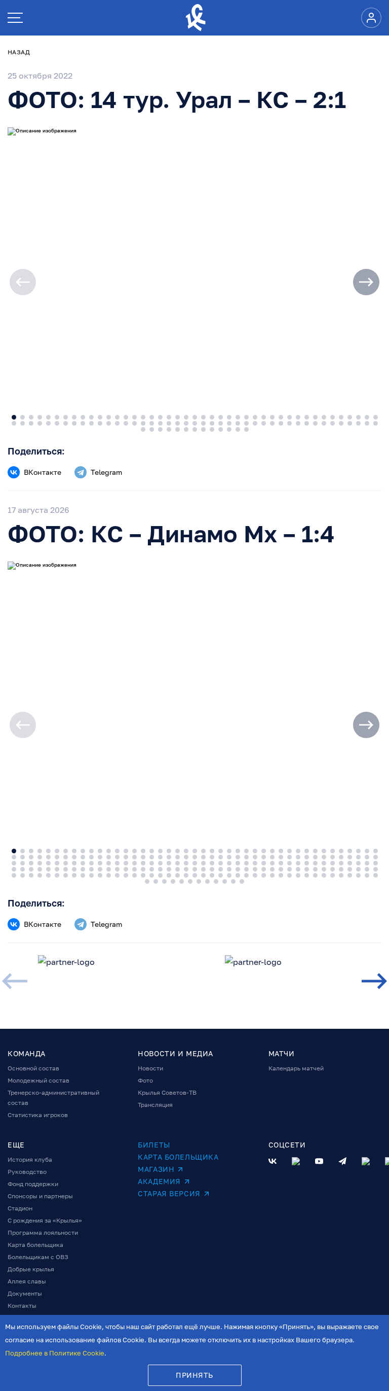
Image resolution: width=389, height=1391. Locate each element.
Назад (19, 52)
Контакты (22, 1305)
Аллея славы (27, 1281)
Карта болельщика (35, 1244)
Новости (150, 1068)
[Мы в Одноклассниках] (296, 1161)
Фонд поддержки (33, 1184)
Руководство (27, 1171)
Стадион (20, 1208)
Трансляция (155, 1104)
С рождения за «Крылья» (45, 1220)
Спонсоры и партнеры (40, 1196)
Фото (145, 1080)
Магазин (156, 1169)
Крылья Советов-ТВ (167, 1092)
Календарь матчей (296, 1068)
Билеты (154, 1144)
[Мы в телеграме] (342, 1161)
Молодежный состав (38, 1080)
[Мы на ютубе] (319, 1161)
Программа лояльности (43, 1232)
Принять (194, 1375)
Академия (159, 1181)
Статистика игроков (38, 1115)
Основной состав (33, 1068)
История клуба (30, 1159)
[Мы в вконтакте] (272, 1161)
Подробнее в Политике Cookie (54, 1353)
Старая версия (169, 1193)
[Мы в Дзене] (366, 1161)
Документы (25, 1293)
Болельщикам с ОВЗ (38, 1257)
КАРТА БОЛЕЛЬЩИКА (178, 1157)
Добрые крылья (31, 1269)
